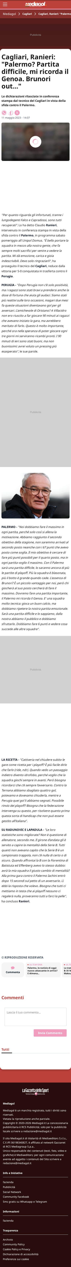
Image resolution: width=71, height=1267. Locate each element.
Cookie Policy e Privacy (16, 1249)
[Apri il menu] (5, 4)
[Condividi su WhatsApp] (4, 112)
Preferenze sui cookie (16, 1259)
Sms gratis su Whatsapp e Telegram (25, 1201)
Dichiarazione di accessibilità (20, 1254)
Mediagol (9, 14)
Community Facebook (16, 1196)
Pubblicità (9, 1187)
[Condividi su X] (17, 112)
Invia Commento (50, 1033)
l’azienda (8, 1182)
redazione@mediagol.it (37, 1131)
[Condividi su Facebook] (10, 112)
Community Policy (14, 1244)
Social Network (12, 1192)
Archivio (8, 1239)
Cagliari (27, 14)
